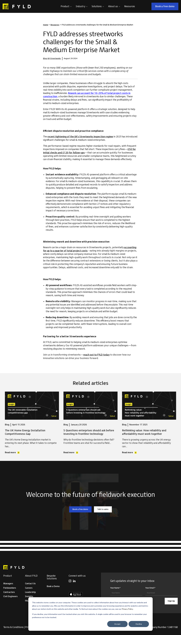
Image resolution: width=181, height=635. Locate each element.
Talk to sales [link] (104, 509)
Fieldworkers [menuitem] (9, 588)
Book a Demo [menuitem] (53, 586)
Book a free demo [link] (166, 7)
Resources (54, 25)
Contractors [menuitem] (9, 592)
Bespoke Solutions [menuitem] (52, 577)
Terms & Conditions (13, 627)
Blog (45, 58)
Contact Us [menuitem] (30, 583)
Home (45, 25)
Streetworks (55, 58)
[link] (17, 6)
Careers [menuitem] (28, 588)
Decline (139, 624)
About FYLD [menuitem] (31, 575)
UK (48, 58)
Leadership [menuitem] (30, 592)
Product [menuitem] (7, 575)
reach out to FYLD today (96, 354)
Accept (117, 624)
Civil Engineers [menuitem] (10, 596)
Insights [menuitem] (29, 596)
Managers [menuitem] (8, 583)
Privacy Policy (127, 609)
